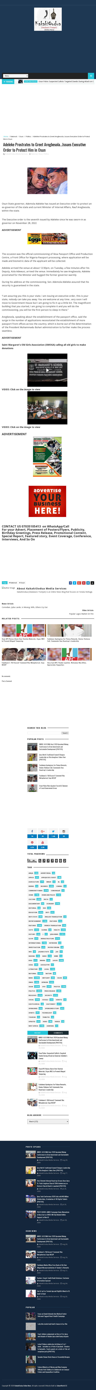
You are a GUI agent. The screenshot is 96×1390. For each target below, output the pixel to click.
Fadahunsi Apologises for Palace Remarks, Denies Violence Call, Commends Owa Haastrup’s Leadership (68, 640)
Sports (31, 1013)
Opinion (45, 982)
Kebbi (56, 956)
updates (32, 1021)
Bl (59, 882)
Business (44, 886)
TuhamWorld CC (62, 1385)
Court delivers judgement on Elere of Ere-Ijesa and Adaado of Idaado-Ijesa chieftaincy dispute (53, 1335)
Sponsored (33, 1008)
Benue (48, 882)
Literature (33, 969)
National (13, 136)
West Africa (33, 1026)
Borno (31, 886)
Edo (44, 908)
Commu (59, 886)
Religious (32, 995)
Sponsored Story (52, 1008)
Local (46, 969)
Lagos (55, 960)
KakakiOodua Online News (23, 1385)
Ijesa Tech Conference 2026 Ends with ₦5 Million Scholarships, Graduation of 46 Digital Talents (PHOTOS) (52, 1199)
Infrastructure (47, 939)
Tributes (46, 1017)
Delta (46, 899)
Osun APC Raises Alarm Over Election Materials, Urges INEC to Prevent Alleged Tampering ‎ (23, 640)
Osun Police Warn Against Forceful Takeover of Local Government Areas (53, 786)
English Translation (53, 917)
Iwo (30, 952)
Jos (57, 952)
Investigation (34, 947)
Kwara (42, 960)
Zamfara (50, 1026)
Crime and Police (48, 895)
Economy (50, 904)
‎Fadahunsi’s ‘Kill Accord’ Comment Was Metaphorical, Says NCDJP (23, 664)
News (31, 978)
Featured (53, 921)
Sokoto (59, 1000)
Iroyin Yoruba (53, 947)
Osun (21, 136)
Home (6, 136)
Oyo (43, 987)
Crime (31, 895)
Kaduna (32, 956)
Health (57, 930)
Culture (32, 899)
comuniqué (55, 890)
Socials (45, 1000)
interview (53, 943)
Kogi (30, 960)
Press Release (49, 991)
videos (57, 1021)
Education (33, 912)
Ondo (31, 982)
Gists (31, 930)
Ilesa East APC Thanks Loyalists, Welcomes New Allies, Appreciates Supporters (67, 664)
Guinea (44, 930)
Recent (37, 1032)
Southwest (51, 1004)
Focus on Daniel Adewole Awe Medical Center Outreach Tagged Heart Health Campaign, (52, 1315)
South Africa (34, 1004)
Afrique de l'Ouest (48, 877)
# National (13, 583)
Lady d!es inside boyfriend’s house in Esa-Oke (52, 1324)
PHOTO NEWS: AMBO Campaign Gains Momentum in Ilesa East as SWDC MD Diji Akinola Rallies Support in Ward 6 (53, 1215)
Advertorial (46, 873)
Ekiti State (33, 917)
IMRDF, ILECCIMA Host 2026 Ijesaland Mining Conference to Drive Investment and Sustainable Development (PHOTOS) (53, 746)
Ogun (59, 978)
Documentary (34, 904)
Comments (58, 1032)
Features (32, 925)
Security (48, 995)
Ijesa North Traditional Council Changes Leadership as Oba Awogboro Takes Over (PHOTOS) (52, 757)
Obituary (46, 978)
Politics (28, 136)
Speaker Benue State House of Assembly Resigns (54, 1357)
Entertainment (35, 921)
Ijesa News (54, 934)
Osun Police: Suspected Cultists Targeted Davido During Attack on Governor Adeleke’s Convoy (53, 1056)
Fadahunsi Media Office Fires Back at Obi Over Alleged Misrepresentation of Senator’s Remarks (53, 1266)
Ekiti (47, 912)
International (35, 943)
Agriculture (34, 882)
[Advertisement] (48, 52)
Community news (35, 890)
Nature (49, 973)
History (32, 934)
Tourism (32, 1017)
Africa (31, 877)
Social (31, 1000)
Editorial (32, 908)
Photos (57, 987)
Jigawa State (43, 952)
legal (31, 965)
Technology (47, 1013)
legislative (45, 965)
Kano (44, 956)
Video (45, 1021)
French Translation (52, 925)
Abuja (31, 873)
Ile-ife (31, 939)
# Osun (22, 583)
